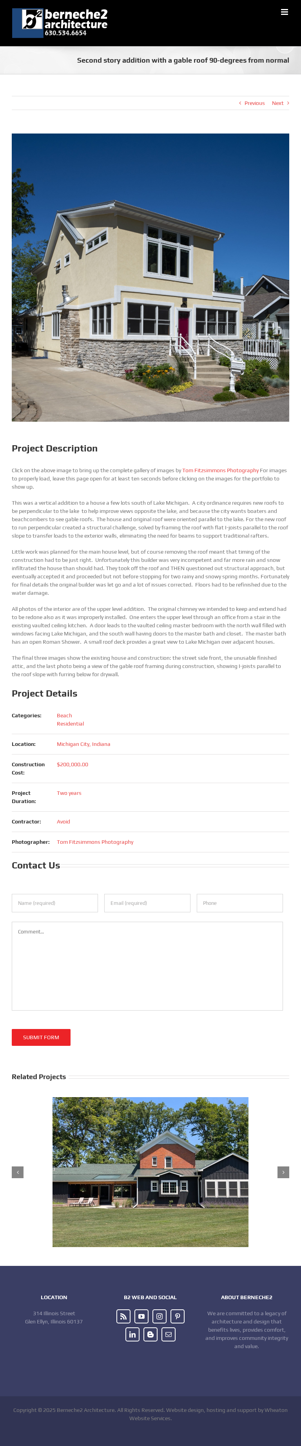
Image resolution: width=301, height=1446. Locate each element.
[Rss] (123, 1316)
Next (278, 103)
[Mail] (168, 1334)
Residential (70, 723)
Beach (64, 715)
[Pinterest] (177, 1316)
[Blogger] (150, 1334)
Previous (255, 103)
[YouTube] (141, 1316)
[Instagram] (159, 1316)
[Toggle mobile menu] (285, 12)
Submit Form (41, 1037)
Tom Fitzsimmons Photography (220, 470)
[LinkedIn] (132, 1334)
